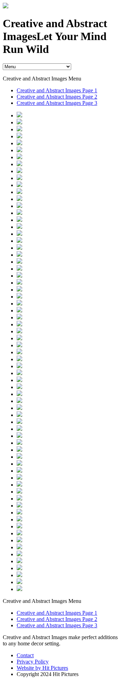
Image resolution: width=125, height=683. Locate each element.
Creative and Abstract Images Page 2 (57, 97)
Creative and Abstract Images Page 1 (57, 90)
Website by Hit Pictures (42, 668)
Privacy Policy (33, 662)
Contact (25, 655)
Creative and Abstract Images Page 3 (57, 103)
